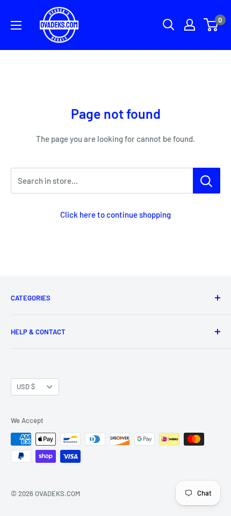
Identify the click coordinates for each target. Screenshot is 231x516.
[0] (211, 24)
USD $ (26, 386)
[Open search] (169, 25)
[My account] (189, 25)
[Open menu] (16, 25)
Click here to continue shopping (115, 214)
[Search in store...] (206, 181)
